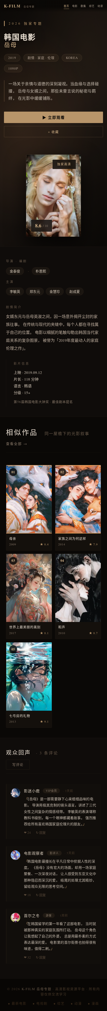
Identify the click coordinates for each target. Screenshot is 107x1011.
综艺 (92, 6)
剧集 (83, 6)
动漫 (100, 6)
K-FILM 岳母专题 (37, 989)
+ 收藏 (53, 132)
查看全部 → (16, 443)
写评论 (17, 764)
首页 (66, 6)
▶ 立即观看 (53, 117)
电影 (75, 6)
